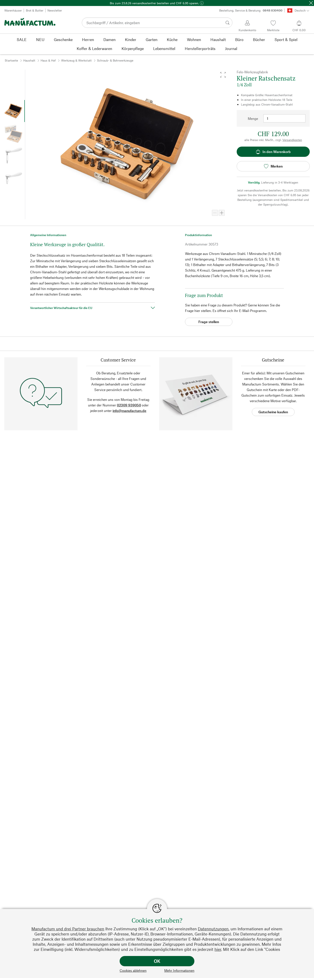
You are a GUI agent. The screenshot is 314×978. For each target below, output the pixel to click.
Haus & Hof (48, 60)
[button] (223, 75)
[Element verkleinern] (215, 213)
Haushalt (29, 60)
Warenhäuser (13, 10)
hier (217, 949)
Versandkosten (292, 140)
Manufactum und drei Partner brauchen (67, 928)
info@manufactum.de (129, 411)
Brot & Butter (34, 10)
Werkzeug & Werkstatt (76, 60)
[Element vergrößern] (222, 213)
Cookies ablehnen (133, 970)
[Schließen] (311, 3)
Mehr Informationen (179, 970)
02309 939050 (129, 405)
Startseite (11, 60)
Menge (253, 118)
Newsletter (54, 10)
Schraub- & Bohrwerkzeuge (115, 60)
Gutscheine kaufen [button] (273, 412)
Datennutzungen (213, 928)
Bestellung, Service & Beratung (250, 10)
